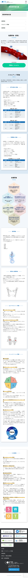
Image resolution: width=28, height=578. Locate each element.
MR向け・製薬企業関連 (6, 555)
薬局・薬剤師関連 (5, 558)
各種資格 (3, 553)
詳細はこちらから (14, 65)
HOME (2, 548)
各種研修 (3, 27)
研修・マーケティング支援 (7, 551)
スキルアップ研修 (5, 24)
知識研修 (3, 21)
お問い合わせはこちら (14, 569)
